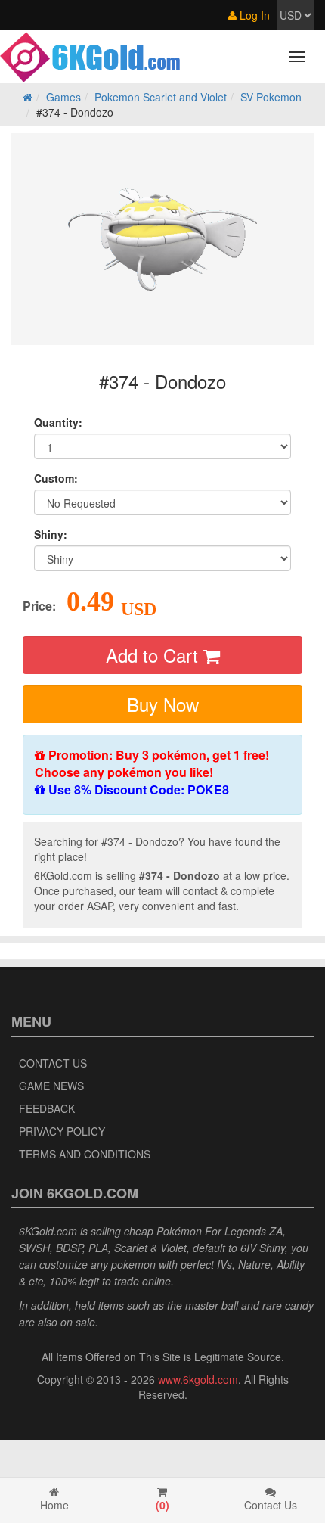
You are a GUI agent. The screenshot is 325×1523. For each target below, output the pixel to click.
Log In (253, 15)
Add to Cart (154, 655)
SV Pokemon (271, 96)
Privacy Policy (62, 1131)
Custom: (56, 478)
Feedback (47, 1108)
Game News (51, 1085)
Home (54, 1504)
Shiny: (50, 534)
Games (63, 96)
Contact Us (53, 1063)
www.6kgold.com (198, 1379)
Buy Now (163, 704)
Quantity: (58, 422)
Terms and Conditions (84, 1153)
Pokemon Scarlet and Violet (160, 96)
